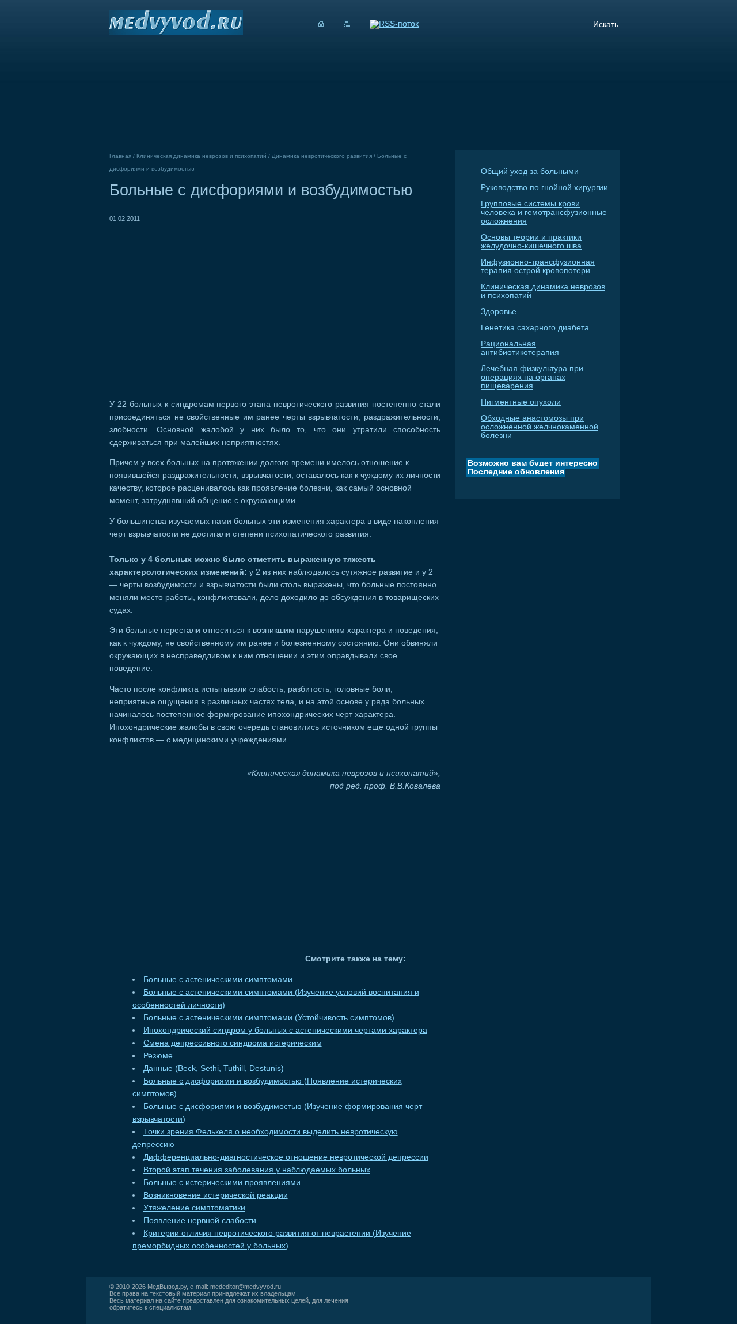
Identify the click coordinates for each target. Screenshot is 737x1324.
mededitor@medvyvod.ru (245, 1286)
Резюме (158, 1055)
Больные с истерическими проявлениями (222, 1182)
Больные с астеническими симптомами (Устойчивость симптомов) (268, 1017)
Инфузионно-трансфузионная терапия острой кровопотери (538, 266)
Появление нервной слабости (199, 1220)
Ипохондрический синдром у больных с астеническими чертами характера (285, 1030)
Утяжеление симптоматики (194, 1208)
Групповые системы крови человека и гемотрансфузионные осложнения (544, 212)
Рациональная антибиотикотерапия (520, 348)
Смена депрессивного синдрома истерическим (232, 1043)
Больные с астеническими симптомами (217, 979)
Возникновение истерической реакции (215, 1195)
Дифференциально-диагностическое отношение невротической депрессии (285, 1157)
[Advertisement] (206, 305)
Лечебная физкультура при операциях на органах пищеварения (532, 377)
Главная (120, 156)
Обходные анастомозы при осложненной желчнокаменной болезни (539, 427)
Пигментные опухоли (521, 402)
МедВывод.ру (167, 1286)
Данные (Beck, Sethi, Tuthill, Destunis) (213, 1068)
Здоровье (498, 311)
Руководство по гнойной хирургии (544, 187)
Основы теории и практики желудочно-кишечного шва (531, 241)
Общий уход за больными (530, 171)
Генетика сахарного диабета (535, 327)
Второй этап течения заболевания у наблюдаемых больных (256, 1169)
